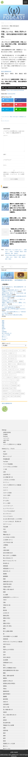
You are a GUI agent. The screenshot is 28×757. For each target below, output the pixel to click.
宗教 (4, 602)
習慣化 (5, 686)
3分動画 (5, 434)
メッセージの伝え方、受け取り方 (12, 521)
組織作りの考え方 (8, 680)
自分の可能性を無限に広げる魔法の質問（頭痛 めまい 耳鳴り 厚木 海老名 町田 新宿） (16, 257)
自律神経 (4, 331)
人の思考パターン (8, 539)
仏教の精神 (6, 550)
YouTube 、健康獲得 (18, 361)
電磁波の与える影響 (8, 725)
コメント (5, 135)
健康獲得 (5, 576)
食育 (4, 738)
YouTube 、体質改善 (7, 361)
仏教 (16, 382)
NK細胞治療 (6, 459)
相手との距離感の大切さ (9, 667)
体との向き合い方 (6, 333)
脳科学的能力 (6, 694)
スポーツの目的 (7, 492)
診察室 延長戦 (7, 432)
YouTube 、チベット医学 (19, 350)
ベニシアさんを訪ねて (9, 511)
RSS (14, 93)
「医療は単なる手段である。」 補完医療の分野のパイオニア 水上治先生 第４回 (18, 231)
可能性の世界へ (7, 586)
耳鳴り (5, 688)
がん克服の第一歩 (8, 477)
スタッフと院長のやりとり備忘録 (10, 377)
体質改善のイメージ (8, 568)
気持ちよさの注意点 (8, 649)
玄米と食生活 (6, 657)
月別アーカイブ (6, 343)
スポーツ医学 (6, 495)
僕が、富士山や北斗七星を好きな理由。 (12, 314)
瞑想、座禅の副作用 (8, 675)
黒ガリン (4, 336)
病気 (3, 325)
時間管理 (5, 639)
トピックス (6, 438)
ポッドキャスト (5, 116)
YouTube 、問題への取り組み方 (10, 366)
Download (21, 90)
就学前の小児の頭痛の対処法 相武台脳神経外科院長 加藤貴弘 (18, 242)
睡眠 (4, 673)
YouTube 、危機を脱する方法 (18, 364)
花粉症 (5, 712)
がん (3, 330)
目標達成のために (8, 662)
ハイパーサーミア (6, 380)
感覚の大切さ (6, 623)
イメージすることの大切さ (10, 466)
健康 (3, 320)
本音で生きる (6, 644)
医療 (4, 579)
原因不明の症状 (7, 584)
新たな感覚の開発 (8, 631)
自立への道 (6, 707)
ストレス (5, 487)
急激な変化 (6, 615)
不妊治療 (5, 526)
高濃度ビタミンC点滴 (9, 743)
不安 (12, 382)
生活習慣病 (5, 393)
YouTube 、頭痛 (6, 372)
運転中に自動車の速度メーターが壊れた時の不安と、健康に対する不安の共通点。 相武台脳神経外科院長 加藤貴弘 (18, 208)
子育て (5, 599)
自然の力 (5, 701)
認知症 (3, 328)
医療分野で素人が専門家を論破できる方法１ (14, 308)
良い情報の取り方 (8, 709)
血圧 (4, 717)
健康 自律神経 (6, 388)
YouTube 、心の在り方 (8, 369)
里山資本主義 (6, 722)
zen (23, 372)
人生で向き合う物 (8, 542)
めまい (7, 374)
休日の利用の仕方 (8, 552)
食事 (3, 324)
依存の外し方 (6, 571)
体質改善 (14, 385)
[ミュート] (21, 87)
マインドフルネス (8, 516)
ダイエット (6, 498)
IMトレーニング (7, 456)
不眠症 (5, 532)
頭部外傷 (5, 730)
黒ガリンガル (6, 748)
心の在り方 (6, 613)
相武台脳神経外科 (6, 71)
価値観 (5, 573)
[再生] (3, 87)
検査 (4, 647)
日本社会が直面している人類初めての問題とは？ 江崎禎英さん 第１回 (18, 195)
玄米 (14, 390)
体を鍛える (6, 563)
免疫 (11, 388)
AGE (4, 451)
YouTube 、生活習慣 (19, 369)
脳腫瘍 (5, 696)
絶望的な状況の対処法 (9, 683)
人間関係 (5, 545)
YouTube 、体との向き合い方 (9, 358)
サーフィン (5, 338)
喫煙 (4, 592)
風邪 (4, 733)
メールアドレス (7, 159)
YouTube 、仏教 (21, 356)
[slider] (24, 87)
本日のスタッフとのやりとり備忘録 (12, 641)
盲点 (4, 665)
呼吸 (3, 322)
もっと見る (24, 270)
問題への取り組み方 (14, 116)
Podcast (5, 436)
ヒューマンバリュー (8, 508)
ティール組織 (22, 377)
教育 (4, 628)
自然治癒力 (6, 704)
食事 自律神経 (17, 396)
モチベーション (7, 524)
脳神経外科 (6, 691)
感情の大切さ (6, 618)
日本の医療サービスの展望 (10, 636)
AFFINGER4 (14, 754)
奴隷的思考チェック (7, 390)
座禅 (4, 607)
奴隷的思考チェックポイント (11, 597)
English (4, 339)
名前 (4, 154)
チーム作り (6, 500)
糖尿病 (5, 678)
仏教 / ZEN (6, 440)
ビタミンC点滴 (6, 335)
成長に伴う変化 (7, 626)
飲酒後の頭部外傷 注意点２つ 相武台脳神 (10, 280)
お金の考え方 (6, 474)
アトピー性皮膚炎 (8, 464)
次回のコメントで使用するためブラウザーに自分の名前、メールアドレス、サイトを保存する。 (13, 174)
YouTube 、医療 (6, 364)
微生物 (5, 610)
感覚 (4, 620)
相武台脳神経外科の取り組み (11, 670)
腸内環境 (5, 699)
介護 (4, 547)
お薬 (4, 471)
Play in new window (11, 90)
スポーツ (5, 490)
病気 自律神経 (16, 393)
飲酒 (4, 741)
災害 (4, 652)
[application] (14, 87)
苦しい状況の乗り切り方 (9, 714)
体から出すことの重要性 (9, 555)
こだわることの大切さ (9, 479)
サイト (4, 165)
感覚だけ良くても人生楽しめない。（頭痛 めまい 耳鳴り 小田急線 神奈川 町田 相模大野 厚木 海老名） (16, 251)
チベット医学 (6, 503)
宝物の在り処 (6, 605)
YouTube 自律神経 (16, 372)
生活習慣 (18, 390)
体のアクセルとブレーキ (9, 560)
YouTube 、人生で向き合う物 (9, 356)
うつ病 (5, 469)
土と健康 (5, 594)
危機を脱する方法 (8, 581)
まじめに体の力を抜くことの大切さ (12, 519)
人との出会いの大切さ (9, 537)
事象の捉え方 (6, 534)
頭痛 (3, 327)
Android (9, 93)
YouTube (10, 350)
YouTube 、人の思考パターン (9, 353)
